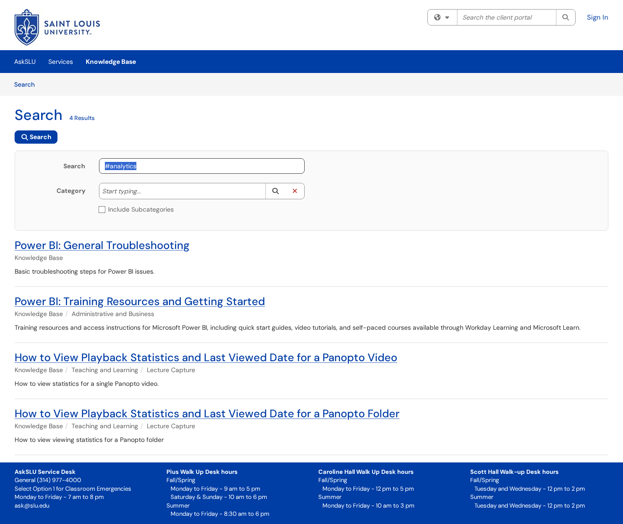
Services (60, 61)
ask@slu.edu (32, 505)
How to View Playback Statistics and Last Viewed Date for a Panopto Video (206, 357)
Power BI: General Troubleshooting (102, 245)
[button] (275, 191)
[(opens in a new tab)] (57, 27)
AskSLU (25, 61)
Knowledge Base (111, 61)
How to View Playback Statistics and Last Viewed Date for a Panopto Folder (207, 413)
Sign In (597, 17)
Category (71, 191)
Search (27, 84)
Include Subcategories (141, 209)
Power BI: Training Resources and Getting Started (140, 301)
